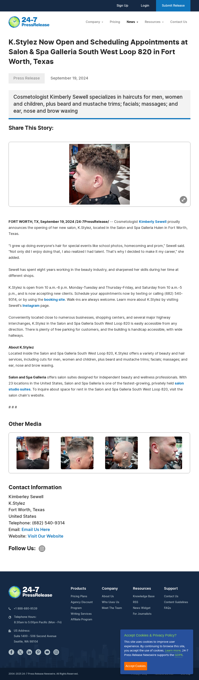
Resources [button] (153, 22)
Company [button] (93, 22)
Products (78, 588)
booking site (54, 300)
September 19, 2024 (69, 78)
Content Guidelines (176, 602)
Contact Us (178, 22)
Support (171, 588)
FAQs (167, 608)
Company (110, 588)
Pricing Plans (79, 596)
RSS (135, 602)
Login (145, 5)
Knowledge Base (143, 596)
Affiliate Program (81, 619)
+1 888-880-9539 (25, 608)
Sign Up (122, 5)
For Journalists (142, 614)
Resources (142, 588)
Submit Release (173, 5)
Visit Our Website (45, 536)
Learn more (173, 650)
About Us (108, 596)
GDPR (178, 655)
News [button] (131, 22)
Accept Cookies (136, 666)
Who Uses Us (110, 602)
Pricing (115, 22)
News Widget (141, 608)
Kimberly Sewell (153, 222)
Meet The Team (112, 608)
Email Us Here (36, 529)
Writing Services (81, 614)
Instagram (31, 306)
